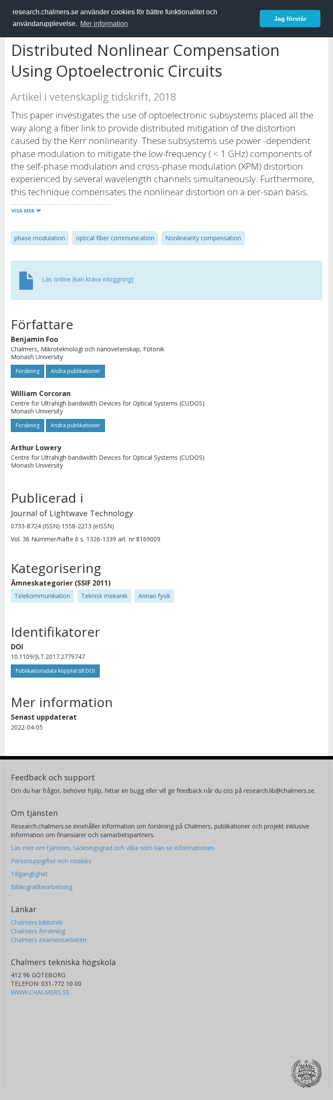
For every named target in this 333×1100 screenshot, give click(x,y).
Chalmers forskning (38, 931)
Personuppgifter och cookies (51, 861)
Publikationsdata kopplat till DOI (55, 670)
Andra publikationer (75, 371)
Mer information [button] (104, 23)
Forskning (27, 371)
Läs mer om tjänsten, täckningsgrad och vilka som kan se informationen (112, 848)
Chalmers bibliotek (36, 922)
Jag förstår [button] (290, 18)
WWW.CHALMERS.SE (40, 992)
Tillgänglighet (29, 874)
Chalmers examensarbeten (48, 940)
